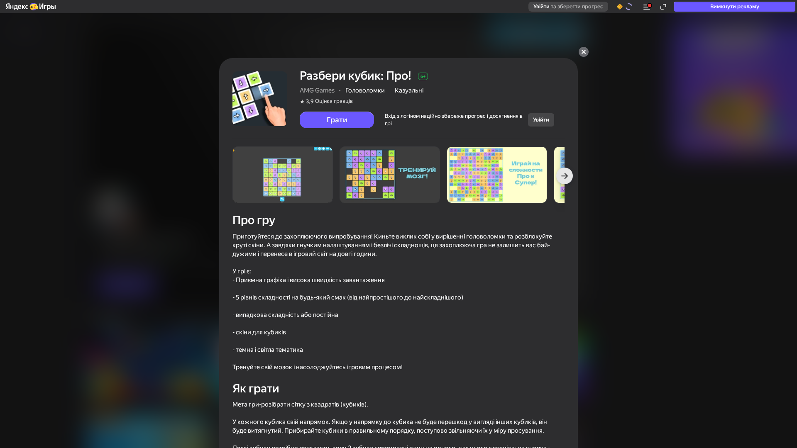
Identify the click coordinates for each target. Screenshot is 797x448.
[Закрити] (584, 52)
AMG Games (317, 90)
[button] (30, 6)
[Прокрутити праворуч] (564, 176)
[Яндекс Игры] (30, 6)
